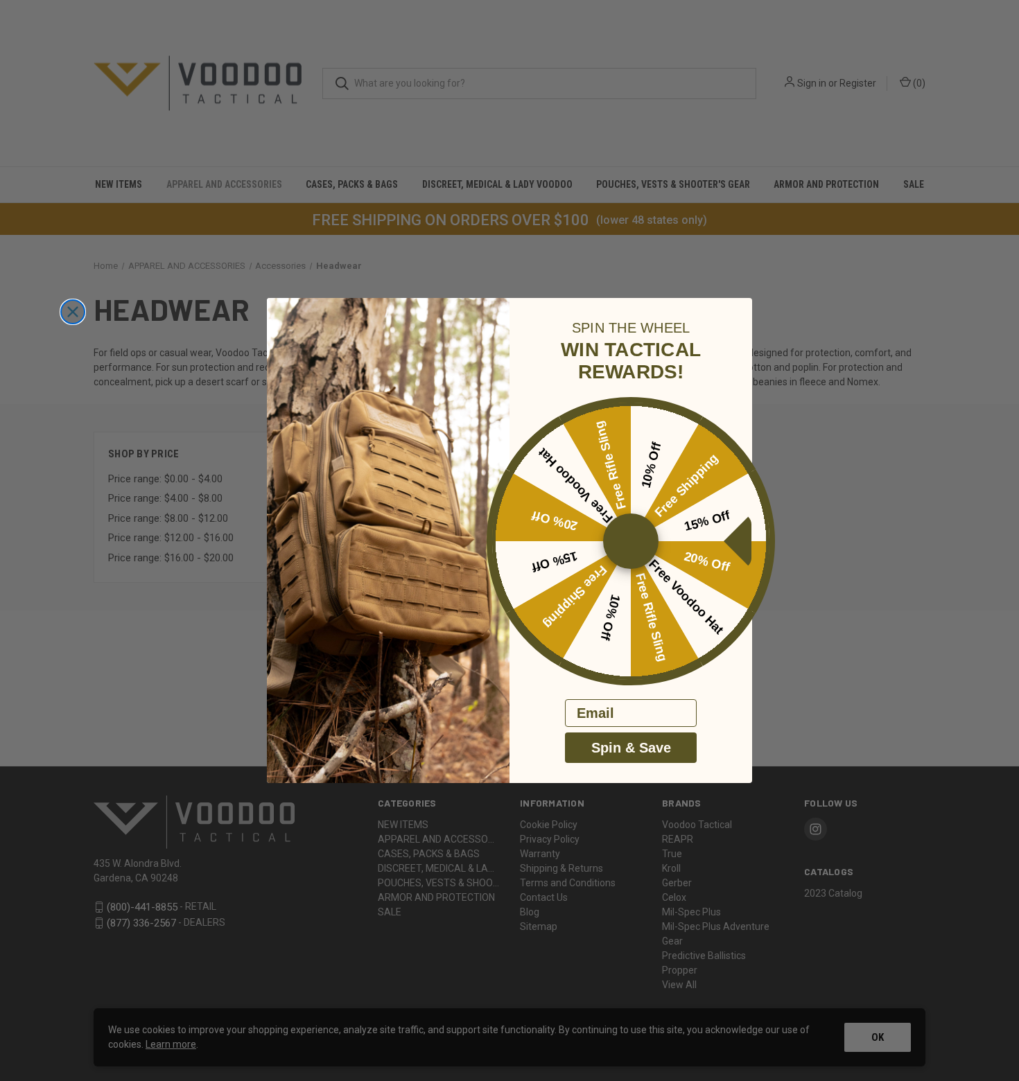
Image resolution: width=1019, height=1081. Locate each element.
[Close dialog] (73, 312)
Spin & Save (631, 747)
